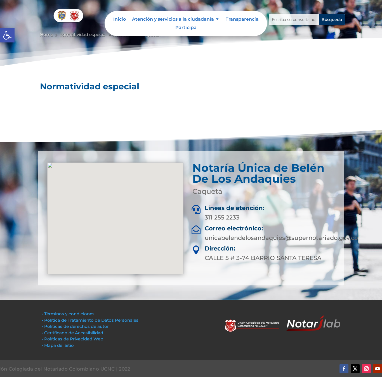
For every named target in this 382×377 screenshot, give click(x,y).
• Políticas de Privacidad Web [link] (72, 339)
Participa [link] (186, 28)
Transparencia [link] (242, 19)
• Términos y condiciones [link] (68, 313)
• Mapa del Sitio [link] (58, 345)
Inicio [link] (119, 19)
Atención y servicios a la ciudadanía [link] (173, 19)
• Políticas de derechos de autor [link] (75, 326)
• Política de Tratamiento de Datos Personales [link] (90, 320)
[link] (7, 35)
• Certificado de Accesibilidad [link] (72, 332)
